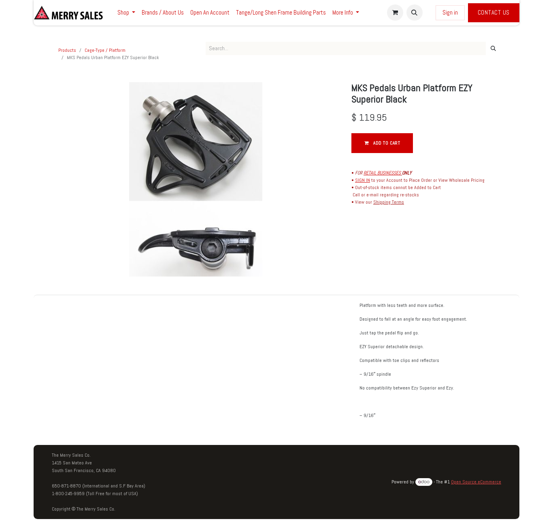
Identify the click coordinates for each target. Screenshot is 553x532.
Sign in (450, 12)
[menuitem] (126, 13)
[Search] (493, 48)
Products (67, 50)
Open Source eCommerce (476, 482)
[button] (414, 12)
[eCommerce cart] (395, 12)
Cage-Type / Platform (105, 50)
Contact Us (494, 12)
